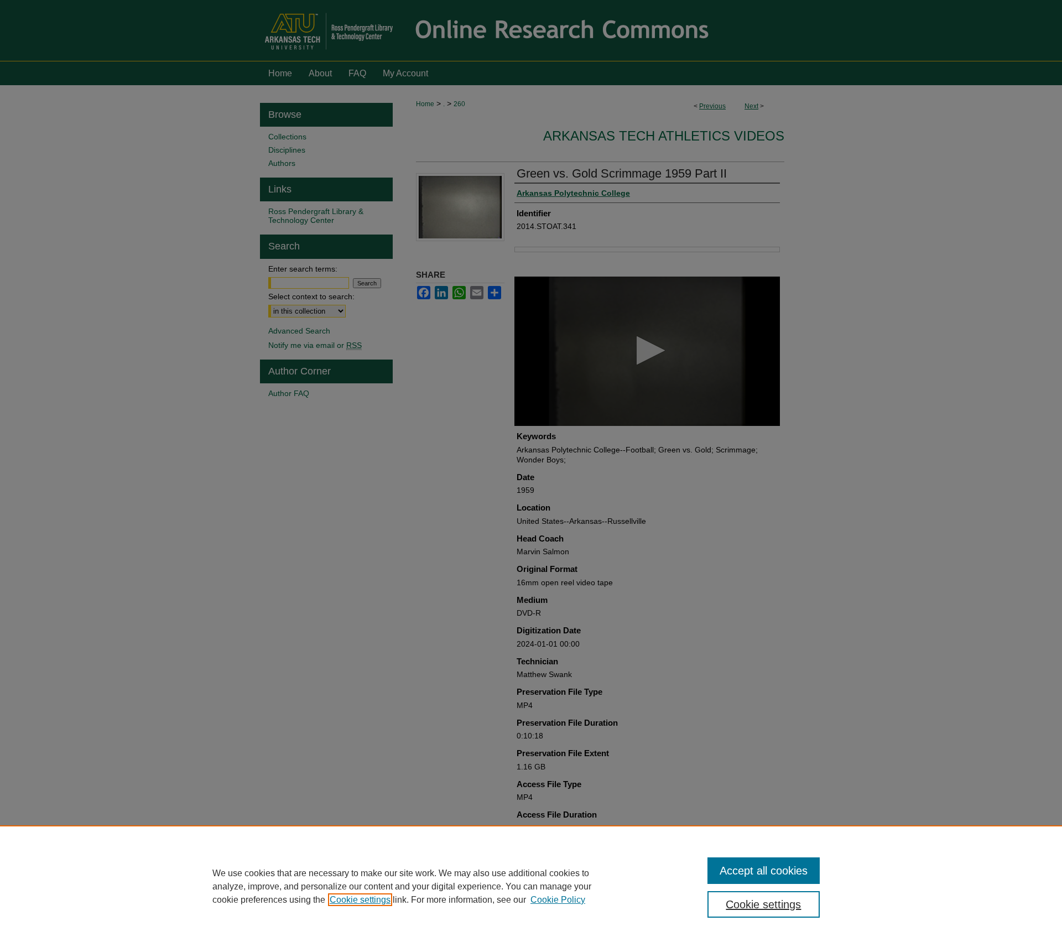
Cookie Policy (557, 899)
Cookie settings (360, 899)
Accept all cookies (764, 871)
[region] (531, 886)
